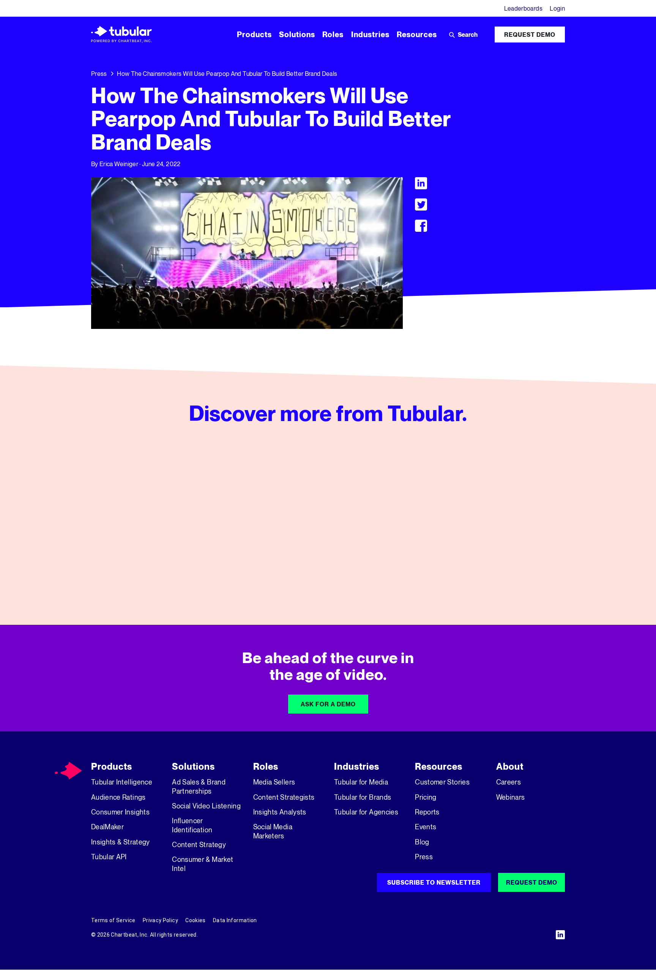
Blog (422, 842)
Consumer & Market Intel (202, 863)
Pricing (425, 797)
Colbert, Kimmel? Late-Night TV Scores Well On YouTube (488, 570)
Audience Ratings (118, 797)
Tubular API (109, 856)
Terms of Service (113, 920)
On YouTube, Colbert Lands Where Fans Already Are (158, 570)
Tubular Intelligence (121, 782)
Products (111, 766)
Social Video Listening (206, 806)
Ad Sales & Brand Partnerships (199, 786)
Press (99, 73)
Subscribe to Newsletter (434, 882)
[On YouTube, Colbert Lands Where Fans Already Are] (166, 521)
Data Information (235, 920)
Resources (438, 766)
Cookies (195, 920)
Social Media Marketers (272, 831)
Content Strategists (284, 797)
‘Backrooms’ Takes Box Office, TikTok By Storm (327, 570)
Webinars (510, 797)
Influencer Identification (192, 824)
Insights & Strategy (120, 842)
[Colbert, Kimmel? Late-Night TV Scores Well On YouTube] (490, 521)
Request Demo (529, 34)
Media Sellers (274, 782)
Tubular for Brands (362, 797)
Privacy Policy (160, 920)
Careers (508, 782)
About (510, 766)
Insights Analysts (279, 812)
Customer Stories (442, 782)
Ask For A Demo (328, 704)
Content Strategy (199, 844)
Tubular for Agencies (366, 812)
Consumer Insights (120, 812)
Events (425, 826)
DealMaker (107, 826)
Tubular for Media (361, 782)
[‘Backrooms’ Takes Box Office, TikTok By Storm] (328, 521)
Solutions (193, 766)
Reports (427, 812)
